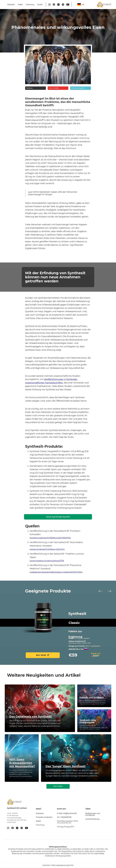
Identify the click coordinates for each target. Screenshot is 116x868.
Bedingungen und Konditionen (92, 814)
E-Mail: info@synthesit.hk (67, 813)
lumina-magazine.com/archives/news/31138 (47, 561)
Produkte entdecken (44, 817)
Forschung (30, 5)
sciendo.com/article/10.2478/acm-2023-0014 (47, 549)
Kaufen (40, 5)
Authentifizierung (92, 819)
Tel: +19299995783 (64, 817)
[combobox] (82, 4)
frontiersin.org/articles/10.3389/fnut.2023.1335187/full (50, 538)
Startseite (11, 5)
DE (83, 4)
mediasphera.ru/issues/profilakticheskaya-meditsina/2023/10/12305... (56, 572)
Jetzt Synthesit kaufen (58, 517)
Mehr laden (58, 786)
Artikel (20, 5)
